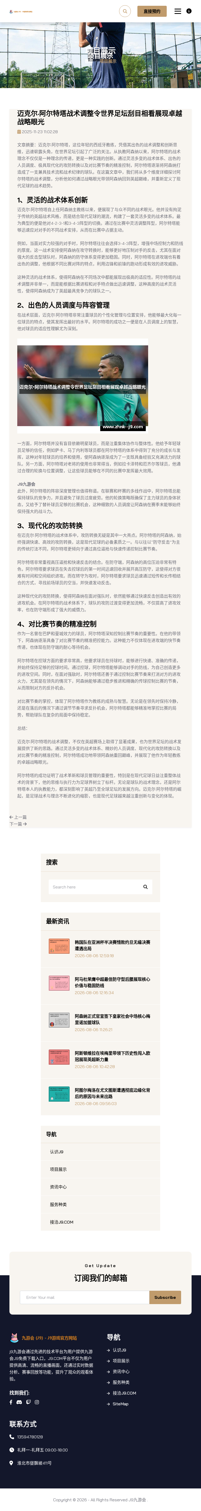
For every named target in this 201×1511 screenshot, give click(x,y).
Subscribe (165, 1297)
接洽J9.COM (124, 1393)
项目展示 (121, 1360)
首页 (89, 61)
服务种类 (121, 1382)
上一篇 (20, 817)
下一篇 (16, 824)
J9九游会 (137, 1499)
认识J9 (119, 1350)
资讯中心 (121, 1371)
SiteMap (121, 1403)
